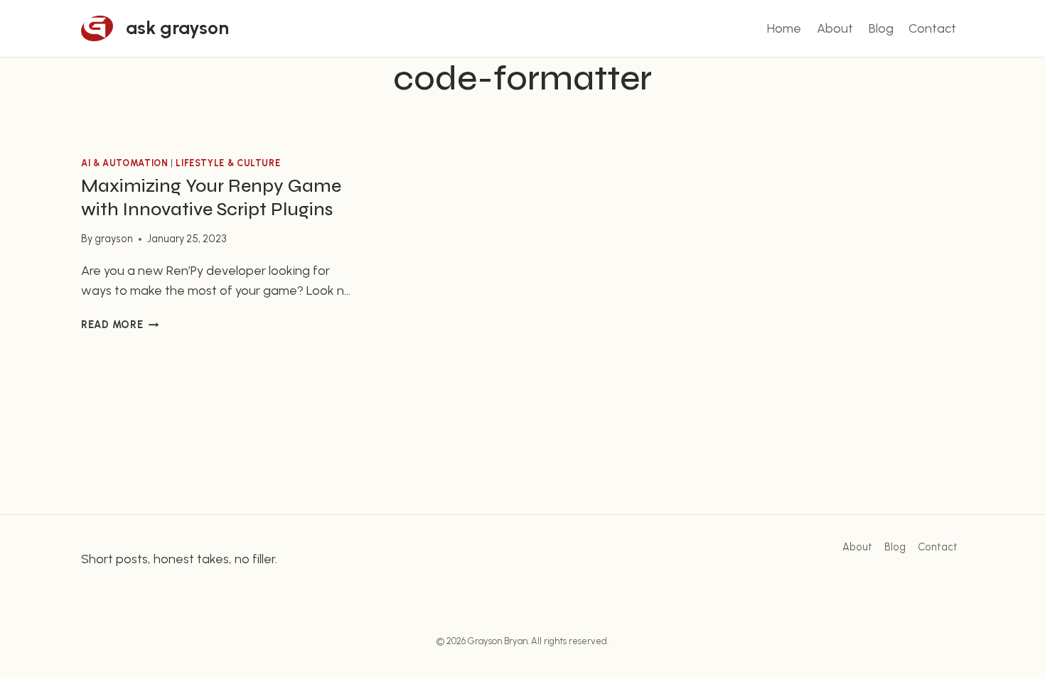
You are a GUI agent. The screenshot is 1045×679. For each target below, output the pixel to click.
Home (784, 28)
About (835, 28)
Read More (120, 324)
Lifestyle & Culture (228, 163)
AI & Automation (124, 163)
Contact (932, 28)
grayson (114, 238)
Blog (881, 28)
